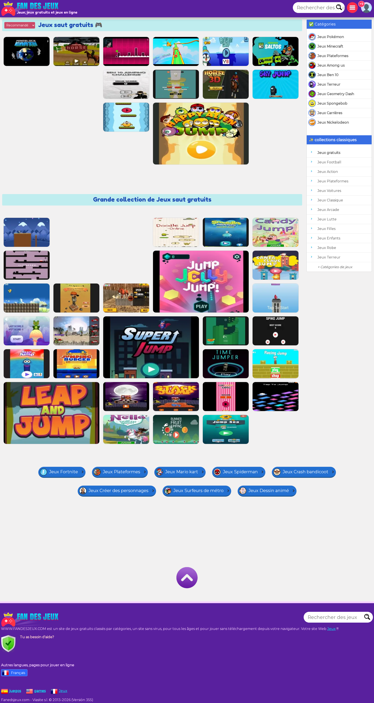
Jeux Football (329, 162)
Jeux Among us (331, 65)
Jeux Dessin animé (268, 490)
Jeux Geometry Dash (336, 94)
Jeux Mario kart (181, 471)
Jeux (331, 629)
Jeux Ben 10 (328, 75)
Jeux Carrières (330, 113)
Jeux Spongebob (332, 103)
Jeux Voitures (329, 191)
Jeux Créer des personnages (118, 490)
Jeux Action (328, 172)
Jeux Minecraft (330, 46)
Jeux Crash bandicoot (305, 471)
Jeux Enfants (329, 238)
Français (18, 673)
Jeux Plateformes (333, 56)
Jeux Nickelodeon (333, 122)
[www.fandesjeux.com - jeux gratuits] (30, 619)
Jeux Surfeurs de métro (198, 490)
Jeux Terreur (329, 84)
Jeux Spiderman (240, 471)
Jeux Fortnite (63, 471)
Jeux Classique (330, 200)
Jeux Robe (327, 248)
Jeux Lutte (327, 219)
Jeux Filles (326, 229)
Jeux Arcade (328, 210)
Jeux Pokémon (331, 37)
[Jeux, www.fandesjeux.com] (30, 8)
